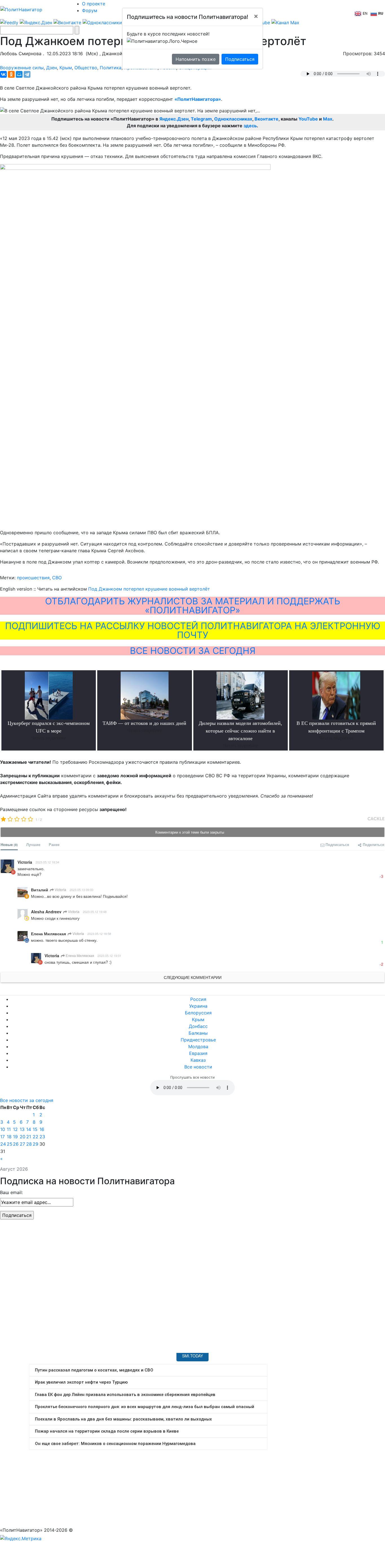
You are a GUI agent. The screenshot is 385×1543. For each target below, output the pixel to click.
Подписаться (240, 59)
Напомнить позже (196, 59)
